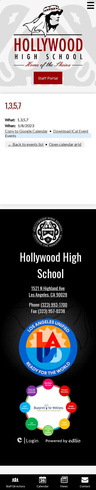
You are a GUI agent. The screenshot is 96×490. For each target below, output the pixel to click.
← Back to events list (26, 144)
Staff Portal (48, 78)
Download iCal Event (70, 131)
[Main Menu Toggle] (90, 5)
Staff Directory (15, 486)
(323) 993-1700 (54, 304)
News (64, 486)
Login (27, 440)
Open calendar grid (65, 144)
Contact (85, 486)
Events (10, 135)
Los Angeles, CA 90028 (48, 294)
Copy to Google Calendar (26, 131)
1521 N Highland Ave (48, 288)
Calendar (43, 486)
